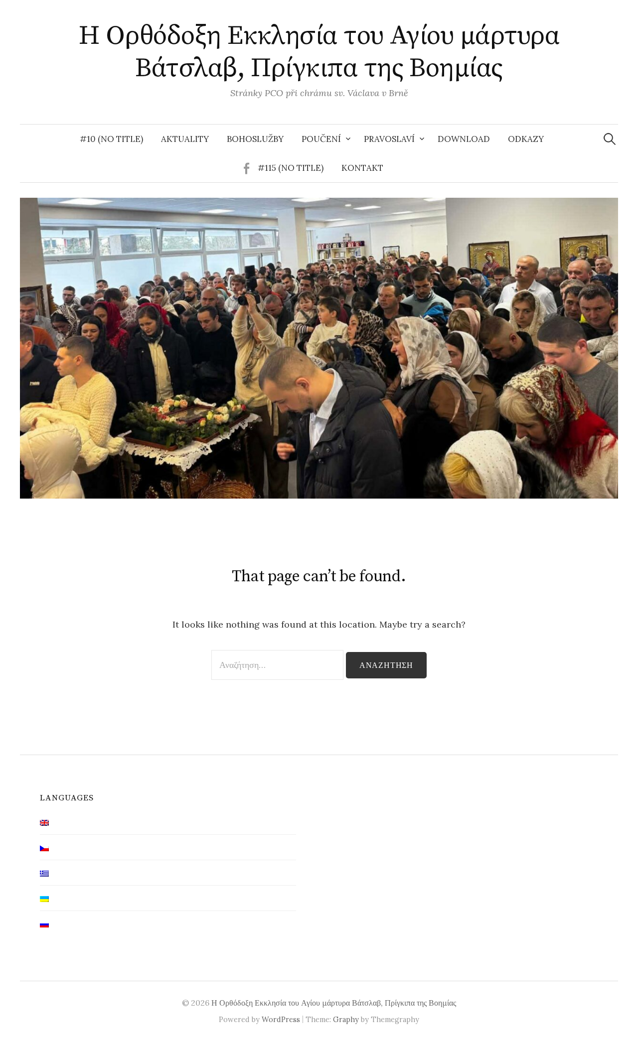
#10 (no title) (111, 138)
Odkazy (526, 138)
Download (464, 138)
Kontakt (362, 167)
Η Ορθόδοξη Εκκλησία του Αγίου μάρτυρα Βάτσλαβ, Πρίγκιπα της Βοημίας (319, 52)
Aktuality (185, 138)
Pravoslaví (389, 138)
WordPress (281, 1019)
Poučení (321, 138)
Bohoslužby (255, 138)
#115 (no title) (290, 167)
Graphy (346, 1019)
